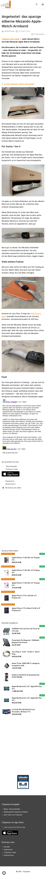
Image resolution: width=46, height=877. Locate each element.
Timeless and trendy (10, 39)
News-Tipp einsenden (12, 809)
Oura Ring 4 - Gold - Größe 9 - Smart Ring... (26, 653)
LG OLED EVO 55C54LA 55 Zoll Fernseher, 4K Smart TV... (23, 711)
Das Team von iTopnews (13, 815)
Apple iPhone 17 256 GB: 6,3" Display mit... (26, 559)
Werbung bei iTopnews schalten (16, 812)
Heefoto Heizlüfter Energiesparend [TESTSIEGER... (25, 676)
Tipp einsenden (11, 466)
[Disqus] (23, 426)
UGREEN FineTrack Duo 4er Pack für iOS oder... (26, 630)
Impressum (10, 481)
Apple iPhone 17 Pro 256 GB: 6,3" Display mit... (24, 597)
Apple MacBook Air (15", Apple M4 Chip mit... (27, 688)
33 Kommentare (39, 34)
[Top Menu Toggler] (42, 4)
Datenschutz (11, 484)
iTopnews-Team (12, 469)
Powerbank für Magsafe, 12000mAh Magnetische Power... (25, 641)
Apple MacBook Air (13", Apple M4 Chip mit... (27, 699)
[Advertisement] (23, 519)
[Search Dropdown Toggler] (36, 4)
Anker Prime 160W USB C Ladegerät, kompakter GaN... (26, 664)
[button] (4, 873)
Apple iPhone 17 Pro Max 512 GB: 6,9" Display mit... (26, 609)
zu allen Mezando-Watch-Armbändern (19, 84)
